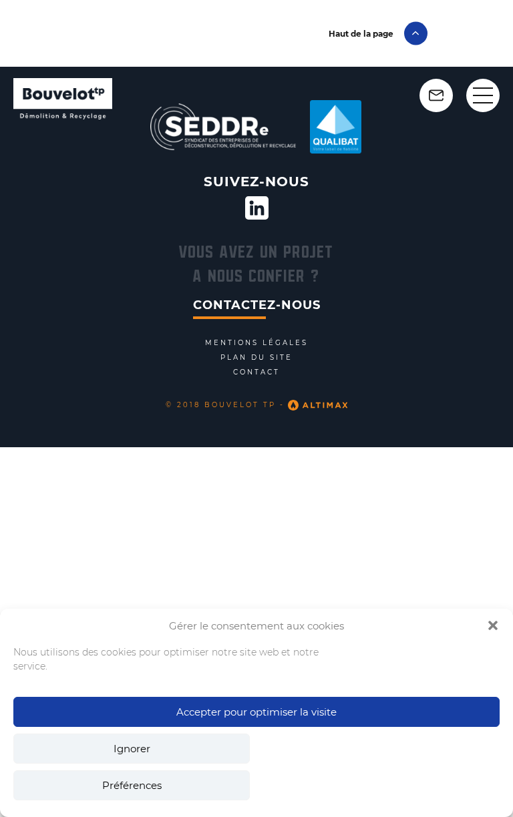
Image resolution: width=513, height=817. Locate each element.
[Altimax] (316, 405)
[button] (493, 625)
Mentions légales (256, 343)
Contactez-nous (257, 305)
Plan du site (256, 358)
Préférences (132, 785)
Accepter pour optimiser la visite (256, 712)
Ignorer (132, 748)
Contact (256, 372)
